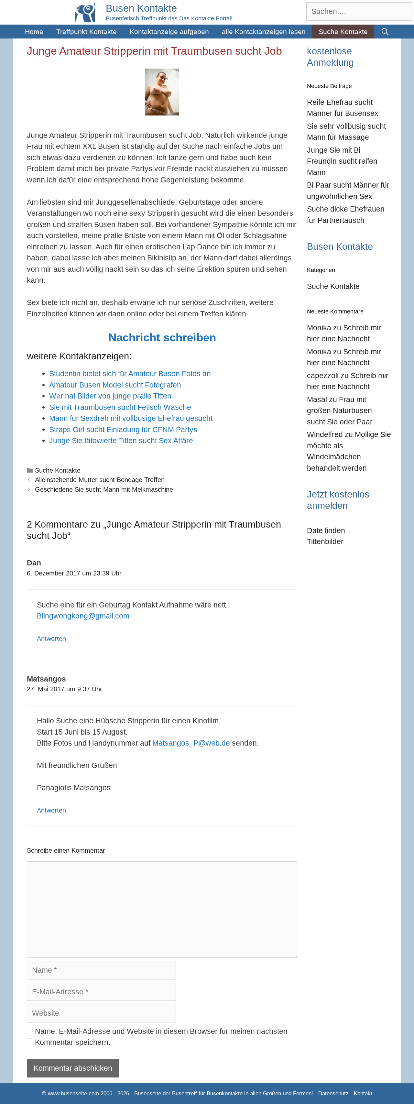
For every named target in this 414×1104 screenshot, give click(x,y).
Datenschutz (333, 1093)
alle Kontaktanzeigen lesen (264, 31)
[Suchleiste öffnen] (385, 31)
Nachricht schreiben (162, 337)
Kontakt (363, 1093)
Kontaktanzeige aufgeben (169, 31)
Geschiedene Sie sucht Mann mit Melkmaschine (104, 489)
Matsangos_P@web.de (191, 743)
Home (34, 31)
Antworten (51, 638)
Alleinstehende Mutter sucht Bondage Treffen (100, 479)
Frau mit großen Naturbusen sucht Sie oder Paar (340, 410)
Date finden (326, 530)
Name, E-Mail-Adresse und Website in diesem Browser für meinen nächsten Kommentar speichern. (161, 1037)
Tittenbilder (325, 541)
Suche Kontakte (343, 31)
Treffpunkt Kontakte (86, 31)
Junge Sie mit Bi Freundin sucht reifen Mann (342, 161)
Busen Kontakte (141, 8)
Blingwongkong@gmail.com (83, 616)
